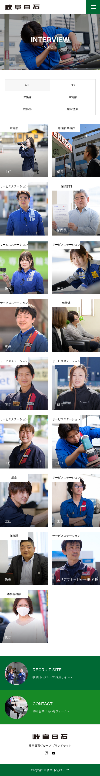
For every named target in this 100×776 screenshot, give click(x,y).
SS (73, 85)
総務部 (27, 109)
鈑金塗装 (72, 109)
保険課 (27, 97)
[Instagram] (46, 753)
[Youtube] (53, 753)
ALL (27, 85)
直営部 (73, 97)
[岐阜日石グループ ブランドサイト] (22, 7)
